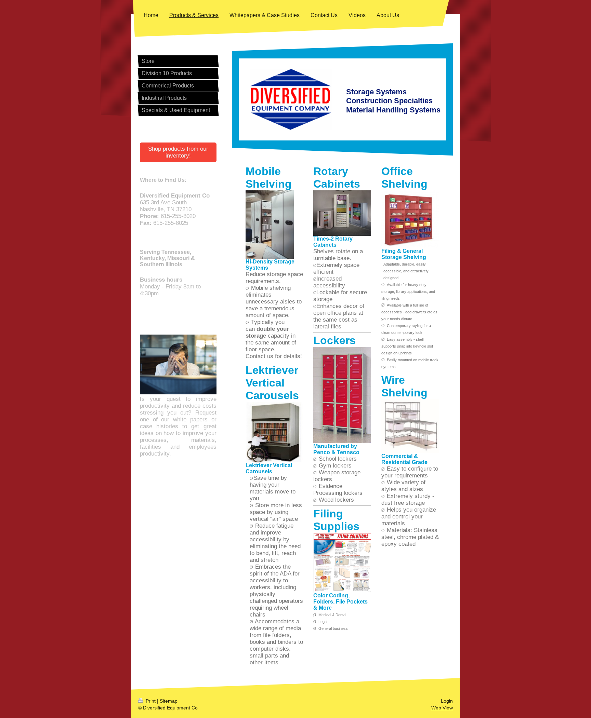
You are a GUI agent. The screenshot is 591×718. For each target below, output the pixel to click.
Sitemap (169, 701)
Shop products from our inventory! (178, 152)
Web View (442, 707)
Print (150, 701)
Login (447, 701)
